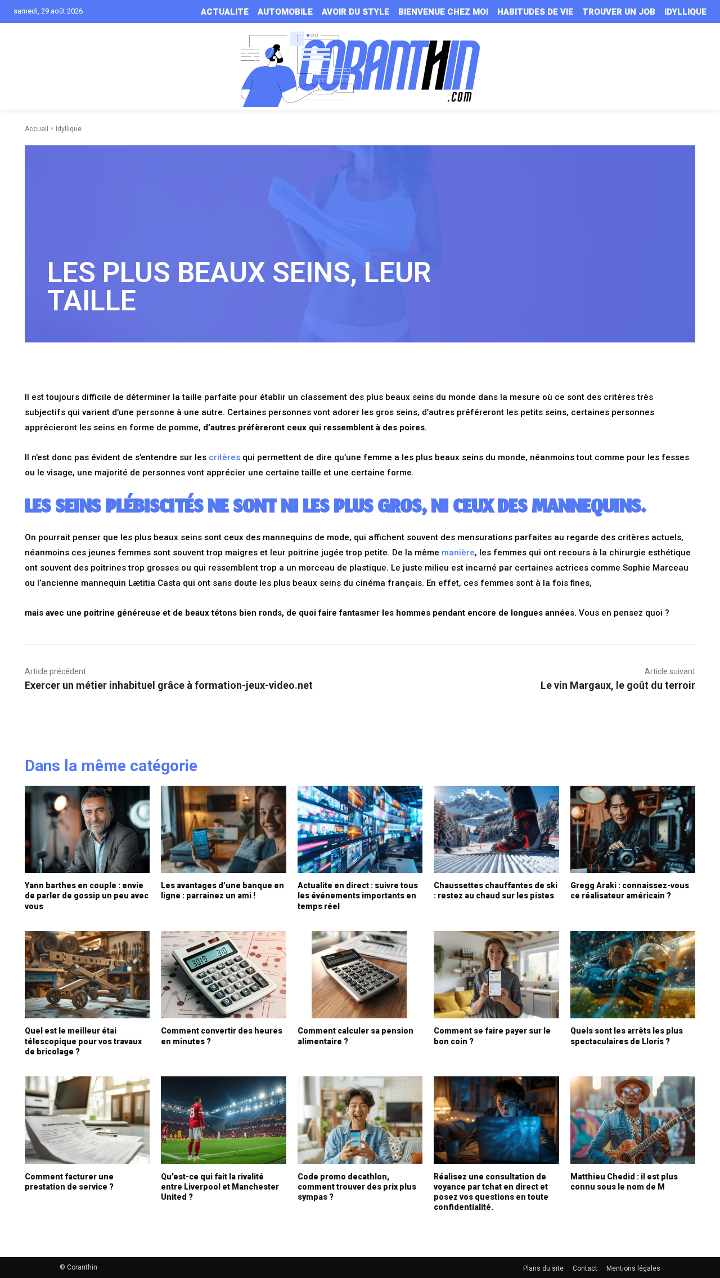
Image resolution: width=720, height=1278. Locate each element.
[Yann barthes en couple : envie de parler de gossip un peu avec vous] (87, 830)
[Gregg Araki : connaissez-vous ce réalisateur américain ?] (632, 830)
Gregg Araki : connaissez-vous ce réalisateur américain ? (629, 890)
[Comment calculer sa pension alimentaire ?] (360, 975)
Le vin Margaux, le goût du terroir (618, 685)
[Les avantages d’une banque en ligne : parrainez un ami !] (223, 830)
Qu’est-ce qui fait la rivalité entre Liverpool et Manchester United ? (220, 1186)
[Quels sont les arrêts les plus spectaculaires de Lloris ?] (632, 975)
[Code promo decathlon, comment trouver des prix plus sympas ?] (360, 1120)
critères (224, 457)
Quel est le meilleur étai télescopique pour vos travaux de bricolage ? (83, 1041)
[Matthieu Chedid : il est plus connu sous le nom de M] (632, 1120)
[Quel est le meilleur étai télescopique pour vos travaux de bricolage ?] (87, 975)
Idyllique (69, 129)
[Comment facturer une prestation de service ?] (87, 1120)
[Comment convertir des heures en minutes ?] (223, 975)
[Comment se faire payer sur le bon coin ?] (496, 975)
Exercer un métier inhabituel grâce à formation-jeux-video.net (169, 685)
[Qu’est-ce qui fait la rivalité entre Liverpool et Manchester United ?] (223, 1120)
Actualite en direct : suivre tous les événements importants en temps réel (358, 895)
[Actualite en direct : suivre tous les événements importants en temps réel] (360, 830)
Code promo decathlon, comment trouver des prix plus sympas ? (357, 1186)
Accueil (36, 129)
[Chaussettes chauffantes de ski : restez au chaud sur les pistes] (496, 830)
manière (458, 552)
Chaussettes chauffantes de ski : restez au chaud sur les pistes (495, 890)
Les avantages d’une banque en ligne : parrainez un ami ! (222, 890)
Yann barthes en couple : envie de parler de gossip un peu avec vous (86, 895)
